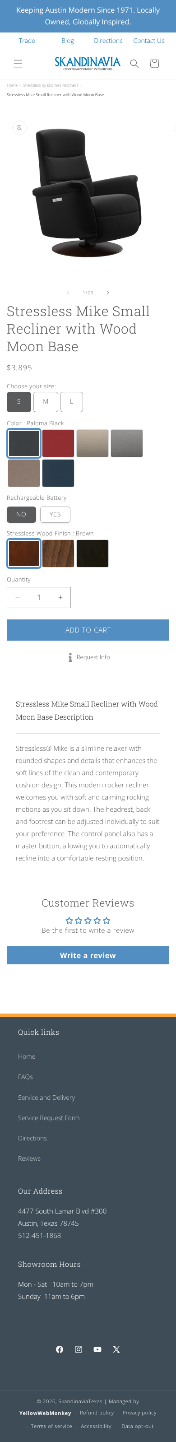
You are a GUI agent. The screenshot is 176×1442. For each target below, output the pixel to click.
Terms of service (51, 1426)
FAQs (25, 1077)
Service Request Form (49, 1118)
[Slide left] (68, 292)
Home (12, 85)
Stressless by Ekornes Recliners (50, 85)
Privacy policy (140, 1412)
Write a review (88, 955)
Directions (108, 41)
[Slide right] (108, 292)
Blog (67, 41)
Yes (55, 514)
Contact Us (149, 41)
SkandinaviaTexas (81, 1401)
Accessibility (96, 1426)
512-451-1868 (39, 1235)
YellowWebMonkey (45, 1412)
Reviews (29, 1158)
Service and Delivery (46, 1097)
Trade (27, 41)
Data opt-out (137, 1426)
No (21, 514)
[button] (18, 64)
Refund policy (97, 1412)
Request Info (93, 657)
